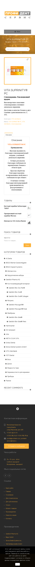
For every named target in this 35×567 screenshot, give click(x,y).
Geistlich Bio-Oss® (15, 292)
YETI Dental (10, 355)
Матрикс (10, 300)
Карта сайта (9, 488)
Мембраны (11, 313)
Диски (9, 364)
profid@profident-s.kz (13, 438)
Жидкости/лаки (13, 368)
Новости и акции (11, 515)
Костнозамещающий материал (18, 284)
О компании (9, 495)
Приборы (10, 376)
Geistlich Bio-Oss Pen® (17, 288)
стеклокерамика (16, 124)
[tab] (8, 135)
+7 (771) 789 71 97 (12, 435)
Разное (8, 381)
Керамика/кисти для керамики (18, 372)
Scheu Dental (10, 343)
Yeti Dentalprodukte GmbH (14, 544)
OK (17, 564)
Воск (9, 359)
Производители (11, 512)
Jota (7, 334)
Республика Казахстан (14, 425)
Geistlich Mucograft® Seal (18, 309)
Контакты (9, 518)
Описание (9, 135)
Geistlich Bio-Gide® (15, 317)
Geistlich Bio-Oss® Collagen (18, 296)
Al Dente (9, 258)
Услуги (8, 505)
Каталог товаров (11, 508)
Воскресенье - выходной (14, 464)
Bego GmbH (9, 537)
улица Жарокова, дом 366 (15, 429)
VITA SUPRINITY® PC (15, 121)
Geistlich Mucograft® (16, 305)
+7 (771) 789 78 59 (22, 435)
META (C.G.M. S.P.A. (12, 338)
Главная (14, 42)
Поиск (27, 245)
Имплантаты (11, 271)
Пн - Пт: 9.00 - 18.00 (13, 459)
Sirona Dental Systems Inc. (14, 540)
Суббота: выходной (13, 462)
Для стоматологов (12, 498)
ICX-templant (10, 330)
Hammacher (10, 326)
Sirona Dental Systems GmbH (16, 347)
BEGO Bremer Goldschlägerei (16, 263)
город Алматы (11, 427)
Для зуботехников (11, 501)
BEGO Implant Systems (14, 267)
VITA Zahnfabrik (23, 42)
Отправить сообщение (16, 446)
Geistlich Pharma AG (13, 279)
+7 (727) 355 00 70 (12, 432)
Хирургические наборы (15, 275)
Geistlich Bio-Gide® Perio (17, 321)
